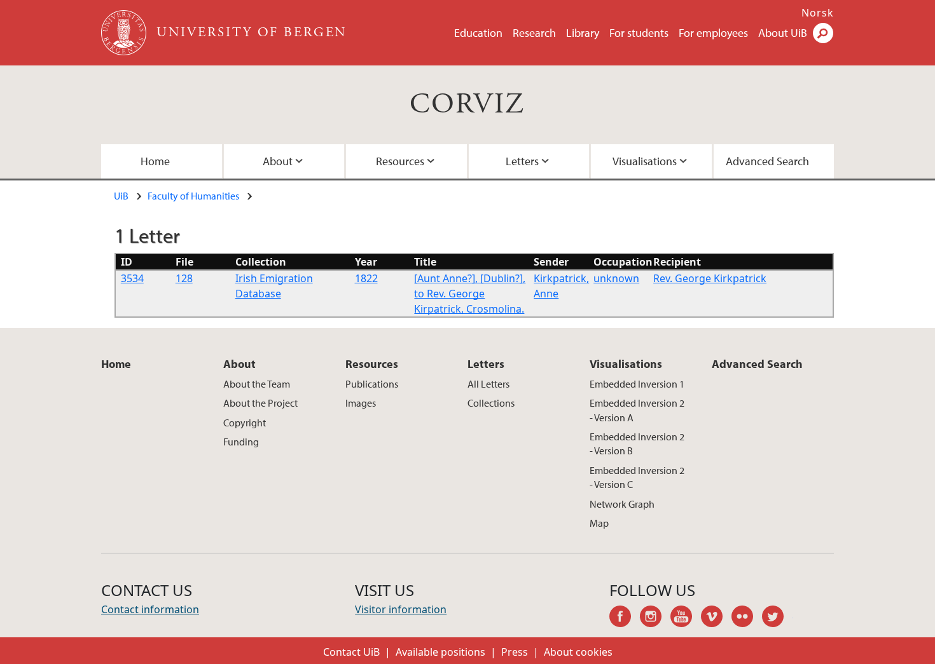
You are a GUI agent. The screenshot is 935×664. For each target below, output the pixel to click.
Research (534, 32)
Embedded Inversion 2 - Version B (637, 443)
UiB (121, 195)
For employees (713, 32)
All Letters (488, 383)
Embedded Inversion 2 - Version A (637, 409)
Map (599, 523)
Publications (371, 383)
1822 (366, 278)
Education (478, 32)
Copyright (244, 422)
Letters (522, 161)
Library (582, 32)
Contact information (150, 609)
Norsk (817, 13)
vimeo (716, 618)
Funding (241, 441)
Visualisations (645, 161)
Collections (491, 402)
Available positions (440, 652)
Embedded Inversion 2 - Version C (637, 477)
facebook (624, 618)
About (278, 161)
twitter (777, 618)
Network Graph (622, 504)
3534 (132, 278)
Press (514, 652)
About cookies (578, 652)
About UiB (782, 32)
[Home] (125, 32)
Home (155, 161)
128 (184, 278)
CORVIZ (467, 104)
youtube (685, 618)
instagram (655, 618)
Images (360, 402)
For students (638, 32)
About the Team (256, 383)
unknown (616, 278)
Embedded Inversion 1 (637, 383)
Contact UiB (351, 652)
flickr (746, 618)
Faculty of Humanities (193, 195)
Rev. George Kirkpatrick (709, 278)
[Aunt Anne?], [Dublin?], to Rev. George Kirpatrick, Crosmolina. (469, 293)
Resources (400, 161)
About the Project (260, 402)
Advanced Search (767, 161)
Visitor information (401, 609)
